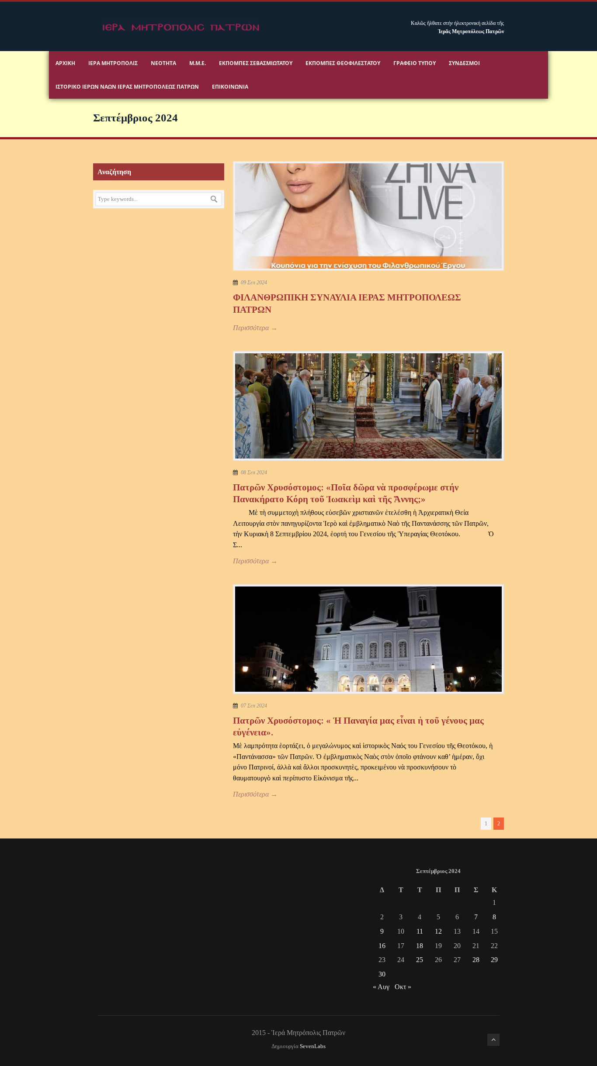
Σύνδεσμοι (464, 63)
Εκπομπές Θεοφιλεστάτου (342, 63)
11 (420, 931)
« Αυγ (381, 986)
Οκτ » (403, 986)
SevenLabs (313, 1046)
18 (419, 945)
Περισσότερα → (255, 327)
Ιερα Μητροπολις (113, 63)
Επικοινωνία (230, 86)
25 (419, 959)
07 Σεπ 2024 (254, 706)
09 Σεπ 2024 (254, 282)
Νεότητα (163, 63)
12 (438, 931)
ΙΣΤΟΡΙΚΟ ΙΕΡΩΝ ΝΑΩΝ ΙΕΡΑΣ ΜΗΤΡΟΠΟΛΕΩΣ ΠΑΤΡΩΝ (127, 86)
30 (381, 974)
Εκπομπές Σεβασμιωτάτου (255, 63)
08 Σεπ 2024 (254, 472)
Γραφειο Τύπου (414, 63)
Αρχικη (65, 63)
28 (475, 959)
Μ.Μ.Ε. (197, 63)
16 (381, 945)
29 (494, 959)
